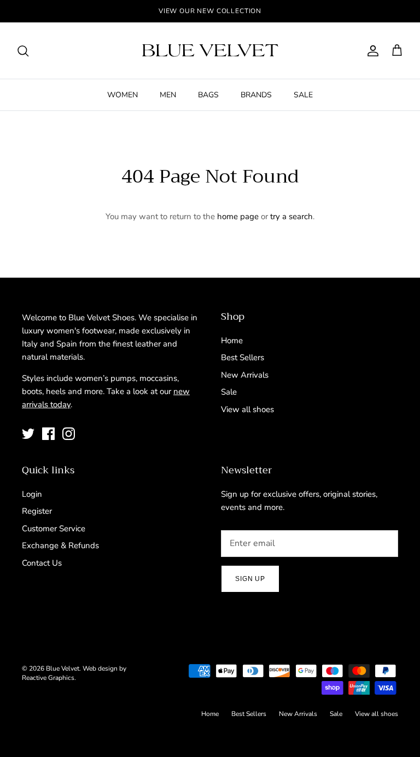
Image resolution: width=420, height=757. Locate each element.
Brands (256, 95)
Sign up (250, 579)
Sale (303, 95)
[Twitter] (28, 433)
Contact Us (42, 563)
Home (232, 340)
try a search (291, 216)
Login (32, 494)
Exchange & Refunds (60, 545)
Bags (208, 95)
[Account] (371, 50)
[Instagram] (68, 433)
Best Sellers (242, 357)
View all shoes (247, 409)
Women (122, 95)
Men (168, 95)
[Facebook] (48, 433)
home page (238, 216)
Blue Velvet (62, 668)
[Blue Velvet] (210, 50)
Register (37, 511)
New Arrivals (245, 374)
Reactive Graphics (48, 677)
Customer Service (53, 528)
